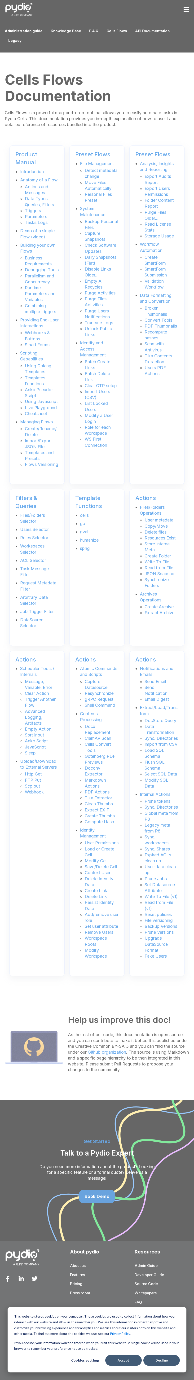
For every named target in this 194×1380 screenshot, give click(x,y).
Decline (161, 1360)
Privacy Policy (120, 1334)
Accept (123, 1360)
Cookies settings (85, 1360)
